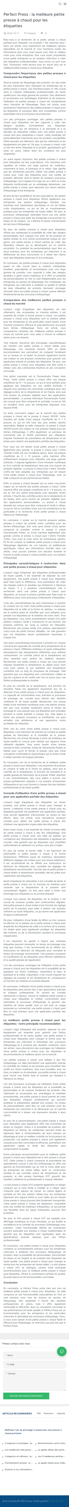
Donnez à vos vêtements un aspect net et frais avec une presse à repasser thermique (19, 1469)
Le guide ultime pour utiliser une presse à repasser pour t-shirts (52, 1463)
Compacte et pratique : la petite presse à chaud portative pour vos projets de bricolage (19, 1443)
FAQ (39, 1413)
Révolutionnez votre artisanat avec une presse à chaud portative (52, 1443)
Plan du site (56, 1501)
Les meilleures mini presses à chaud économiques (19, 1450)
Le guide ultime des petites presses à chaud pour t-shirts (52, 1450)
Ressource (48, 1413)
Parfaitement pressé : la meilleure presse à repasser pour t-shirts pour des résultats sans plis (19, 1463)
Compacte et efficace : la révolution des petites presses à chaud (19, 1456)
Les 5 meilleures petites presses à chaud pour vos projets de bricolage (52, 1456)
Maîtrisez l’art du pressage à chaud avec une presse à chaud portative (33, 1432)
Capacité (61, 1413)
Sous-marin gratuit (38, 1501)
